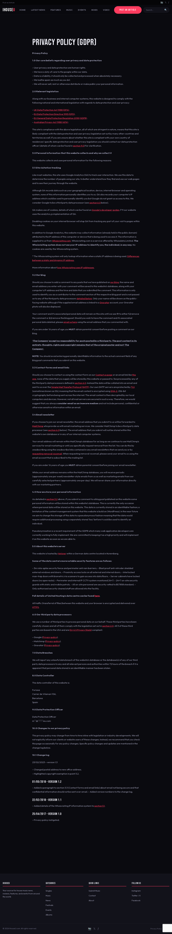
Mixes (94, 10)
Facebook (136, 900)
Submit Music (94, 891)
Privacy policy (50, 637)
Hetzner (62, 553)
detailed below (84, 298)
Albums (49, 915)
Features (56, 10)
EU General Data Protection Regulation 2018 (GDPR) (60, 118)
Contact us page (104, 374)
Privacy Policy (156, 929)
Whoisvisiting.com (61, 240)
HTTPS (35, 607)
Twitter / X (136, 895)
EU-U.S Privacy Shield (81, 629)
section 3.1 (99, 805)
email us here (70, 322)
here (97, 595)
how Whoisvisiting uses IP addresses (75, 267)
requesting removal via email (47, 453)
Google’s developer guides (105, 209)
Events (82, 10)
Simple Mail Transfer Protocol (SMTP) (70, 387)
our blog (114, 282)
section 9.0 (78, 145)
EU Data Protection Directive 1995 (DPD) (54, 114)
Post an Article (9, 2)
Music (69, 10)
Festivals (49, 905)
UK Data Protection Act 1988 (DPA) (51, 109)
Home (22, 10)
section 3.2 (52, 499)
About (91, 900)
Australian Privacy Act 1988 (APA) (51, 122)
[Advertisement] (86, 23)
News (48, 900)
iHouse (9, 10)
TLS (133, 387)
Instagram (136, 891)
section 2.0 (108, 625)
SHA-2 (114, 391)
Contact (92, 895)
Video (106, 10)
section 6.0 (95, 202)
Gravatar (104, 302)
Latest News (38, 10)
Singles (49, 891)
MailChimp (37, 426)
